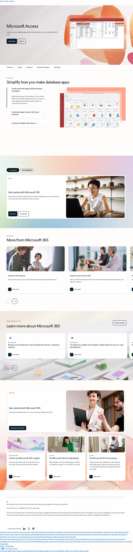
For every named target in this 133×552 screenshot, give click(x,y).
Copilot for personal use (71, 532)
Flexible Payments (64, 534)
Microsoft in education (78, 534)
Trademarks (61, 551)
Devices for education (92, 534)
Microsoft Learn (111, 539)
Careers (67, 541)
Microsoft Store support (7, 534)
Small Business (84, 539)
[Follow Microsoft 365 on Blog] (33, 528)
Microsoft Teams (60, 539)
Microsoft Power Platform (46, 539)
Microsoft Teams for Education (108, 534)
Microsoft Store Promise (51, 534)
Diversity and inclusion (117, 541)
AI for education (71, 537)
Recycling (76, 551)
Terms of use (53, 551)
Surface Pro (3, 532)
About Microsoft (75, 541)
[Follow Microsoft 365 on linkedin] (24, 528)
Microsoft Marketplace (36, 541)
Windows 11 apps (101, 532)
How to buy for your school (15, 537)
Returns (17, 534)
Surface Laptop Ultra (23, 532)
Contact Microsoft (27, 551)
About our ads (84, 551)
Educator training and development (35, 537)
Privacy (35, 551)
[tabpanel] (66, 197)
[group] (35, 269)
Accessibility (128, 541)
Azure (91, 539)
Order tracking (25, 534)
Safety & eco (69, 551)
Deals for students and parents (56, 537)
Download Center (123, 532)
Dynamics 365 (24, 539)
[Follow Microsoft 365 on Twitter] (28, 528)
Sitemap (19, 551)
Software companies (49, 541)
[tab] (13, 170)
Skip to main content (7, 1)
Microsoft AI (4, 539)
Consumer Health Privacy (8, 551)
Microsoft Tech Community (19, 541)
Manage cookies (43, 551)
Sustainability (4, 544)
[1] (7, 501)
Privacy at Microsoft (97, 541)
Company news (86, 541)
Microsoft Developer (99, 539)
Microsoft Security (13, 539)
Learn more (36, 508)
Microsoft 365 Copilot (72, 539)
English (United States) (7, 546)
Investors (106, 541)
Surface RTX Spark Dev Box (39, 532)
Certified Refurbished (36, 534)
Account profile (112, 532)
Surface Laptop (12, 532)
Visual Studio (60, 541)
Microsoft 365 (33, 539)
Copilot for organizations (56, 532)
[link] (10, 68)
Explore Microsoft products (87, 532)
